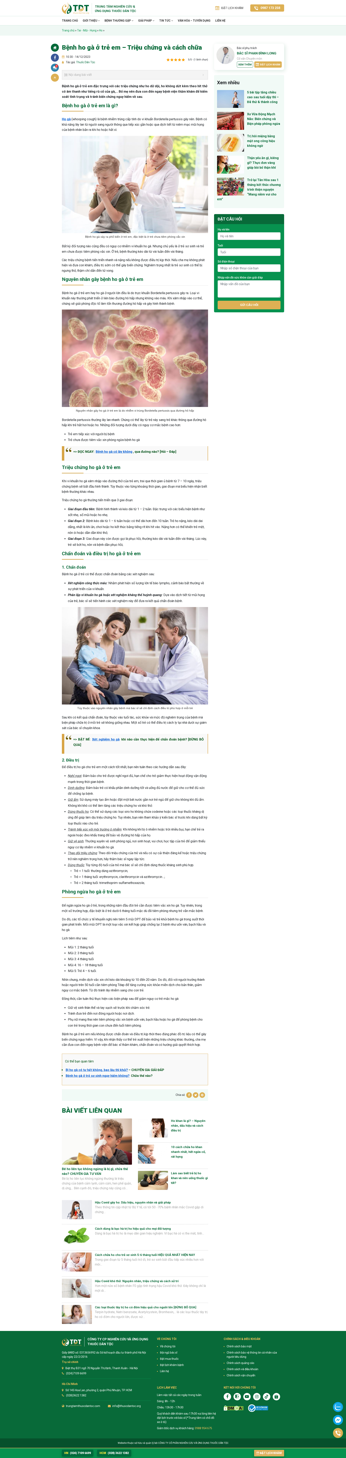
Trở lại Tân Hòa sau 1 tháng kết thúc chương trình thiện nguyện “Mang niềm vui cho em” (249, 189)
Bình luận (56, 66)
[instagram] (257, 1396)
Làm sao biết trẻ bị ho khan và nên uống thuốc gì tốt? (189, 1178)
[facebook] (227, 1396)
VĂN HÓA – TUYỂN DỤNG (194, 20)
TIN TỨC (165, 20)
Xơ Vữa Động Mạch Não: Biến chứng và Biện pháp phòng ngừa (263, 119)
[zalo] (237, 1396)
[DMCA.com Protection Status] (233, 1408)
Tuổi (220, 245)
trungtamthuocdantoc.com (83, 1406)
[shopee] (276, 1396)
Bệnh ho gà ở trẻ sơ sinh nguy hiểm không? (98, 1076)
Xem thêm (245, 64)
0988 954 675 (203, 1428)
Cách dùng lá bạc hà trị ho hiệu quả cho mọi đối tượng (133, 1229)
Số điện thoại (226, 261)
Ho (101, 30)
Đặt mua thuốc (169, 1358)
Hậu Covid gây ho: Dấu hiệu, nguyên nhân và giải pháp (133, 1202)
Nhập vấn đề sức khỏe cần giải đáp (240, 277)
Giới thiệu (90, 20)
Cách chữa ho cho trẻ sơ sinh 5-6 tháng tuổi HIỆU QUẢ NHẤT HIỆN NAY (145, 1255)
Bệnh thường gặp (118, 20)
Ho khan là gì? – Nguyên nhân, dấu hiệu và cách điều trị (188, 1125)
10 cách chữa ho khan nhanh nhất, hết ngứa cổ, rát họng (188, 1151)
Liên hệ (220, 20)
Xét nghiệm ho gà (106, 739)
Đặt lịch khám (270, 64)
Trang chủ (70, 20)
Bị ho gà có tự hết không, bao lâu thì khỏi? (97, 1070)
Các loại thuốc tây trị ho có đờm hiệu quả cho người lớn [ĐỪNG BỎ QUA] (145, 1307)
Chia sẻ (55, 58)
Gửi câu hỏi (249, 305)
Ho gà (66, 119)
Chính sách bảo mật (239, 1346)
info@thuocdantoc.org (126, 1406)
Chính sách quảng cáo (240, 1363)
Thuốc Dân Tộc (85, 62)
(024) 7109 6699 (77, 1453)
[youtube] (247, 1396)
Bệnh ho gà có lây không (114, 452)
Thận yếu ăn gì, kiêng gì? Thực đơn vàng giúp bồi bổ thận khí (263, 162)
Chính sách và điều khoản (242, 1369)
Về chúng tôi (167, 1346)
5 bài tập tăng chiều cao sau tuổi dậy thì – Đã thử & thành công (263, 97)
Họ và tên (223, 229)
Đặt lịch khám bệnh (172, 1365)
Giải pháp (145, 20)
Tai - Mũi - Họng (87, 30)
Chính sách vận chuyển (241, 1375)
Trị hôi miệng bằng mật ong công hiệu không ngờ (261, 141)
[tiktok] (266, 1396)
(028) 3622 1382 (114, 1453)
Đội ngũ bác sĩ (168, 1352)
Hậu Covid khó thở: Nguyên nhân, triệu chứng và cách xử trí (137, 1281)
